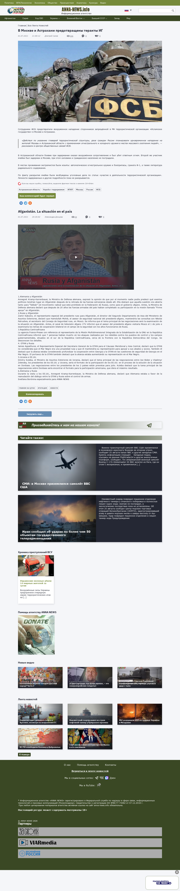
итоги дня (42, 388)
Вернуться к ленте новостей (90, 771)
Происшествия (67, 3)
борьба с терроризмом (53, 189)
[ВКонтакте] (21, 203)
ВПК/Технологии (24, 3)
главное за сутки (27, 388)
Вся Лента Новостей (38, 25)
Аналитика (81, 3)
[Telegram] (25, 203)
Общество (52, 3)
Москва (79, 189)
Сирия (25, 18)
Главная (22, 25)
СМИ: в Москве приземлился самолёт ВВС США (55, 485)
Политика (9, 3)
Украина (54, 18)
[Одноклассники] (30, 203)
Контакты (110, 764)
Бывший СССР (98, 18)
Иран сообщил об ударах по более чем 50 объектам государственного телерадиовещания (55, 535)
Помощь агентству (88, 764)
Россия (89, 189)
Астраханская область (29, 189)
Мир (128, 18)
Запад (117, 18)
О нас (67, 764)
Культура (93, 3)
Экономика (39, 3)
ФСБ (98, 189)
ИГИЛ (70, 189)
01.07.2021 (29, 36)
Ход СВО (39, 18)
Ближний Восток (74, 18)
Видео (103, 3)
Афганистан (9, 18)
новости (54, 388)
